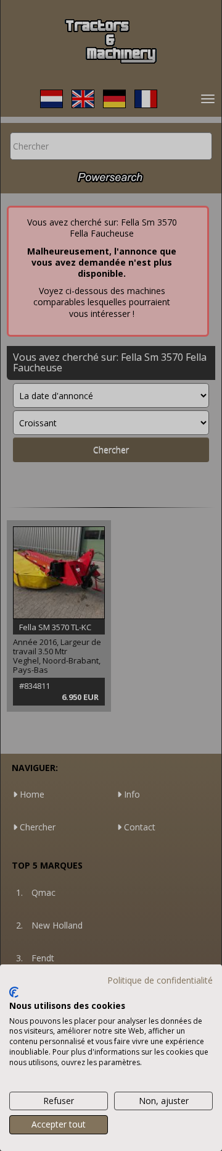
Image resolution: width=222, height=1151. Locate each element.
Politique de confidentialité (160, 980)
